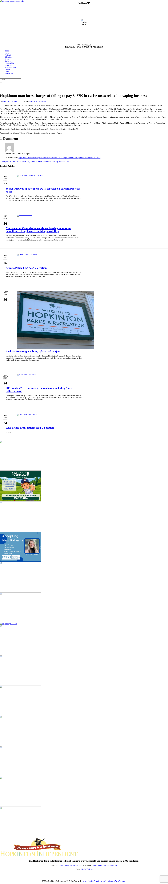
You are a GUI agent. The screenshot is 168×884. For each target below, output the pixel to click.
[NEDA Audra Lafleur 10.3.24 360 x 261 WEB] (20, 561)
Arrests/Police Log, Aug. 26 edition (26, 267)
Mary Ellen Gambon (9, 101)
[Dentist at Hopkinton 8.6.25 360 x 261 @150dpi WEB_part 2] (20, 684)
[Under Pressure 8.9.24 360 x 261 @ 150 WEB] (20, 531)
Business (8, 61)
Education (8, 57)
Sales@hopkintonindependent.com (104, 865)
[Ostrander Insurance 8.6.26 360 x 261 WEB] (20, 500)
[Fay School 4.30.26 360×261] (20, 806)
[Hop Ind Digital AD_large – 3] (20, 745)
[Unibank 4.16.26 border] (20, 470)
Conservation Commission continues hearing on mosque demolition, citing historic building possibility (38, 230)
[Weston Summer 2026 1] (20, 654)
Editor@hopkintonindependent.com (69, 865)
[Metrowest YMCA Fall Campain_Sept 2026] (20, 622)
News (7, 53)
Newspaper (9, 73)
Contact (7, 71)
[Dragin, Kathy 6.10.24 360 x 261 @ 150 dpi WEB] (20, 775)
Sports (7, 59)
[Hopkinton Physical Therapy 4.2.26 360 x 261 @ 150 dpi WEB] (20, 591)
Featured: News (34, 101)
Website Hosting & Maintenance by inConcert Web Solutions (104, 881)
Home (7, 51)
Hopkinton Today (11, 67)
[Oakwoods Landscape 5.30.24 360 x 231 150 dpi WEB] (20, 836)
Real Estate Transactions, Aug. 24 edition (30, 427)
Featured (8, 55)
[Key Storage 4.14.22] (8, 624)
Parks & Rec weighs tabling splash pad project (33, 351)
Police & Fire (9, 63)
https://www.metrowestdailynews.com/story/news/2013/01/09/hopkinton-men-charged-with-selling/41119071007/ (59, 158)
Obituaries (8, 65)
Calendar (8, 69)
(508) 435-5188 (86, 869)
